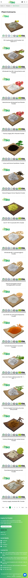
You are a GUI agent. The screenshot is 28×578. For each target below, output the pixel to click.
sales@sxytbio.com (6, 567)
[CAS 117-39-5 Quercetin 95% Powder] (13, 208)
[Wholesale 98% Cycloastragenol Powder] (13, 238)
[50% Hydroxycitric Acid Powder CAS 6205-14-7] (13, 26)
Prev (7, 507)
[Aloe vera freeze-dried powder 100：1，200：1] (13, 363)
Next (23, 507)
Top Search (18, 576)
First (3, 507)
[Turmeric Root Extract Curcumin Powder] (13, 332)
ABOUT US (3, 532)
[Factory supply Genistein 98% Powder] (13, 487)
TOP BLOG (13, 576)
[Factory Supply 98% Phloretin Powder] (13, 119)
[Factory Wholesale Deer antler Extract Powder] (13, 425)
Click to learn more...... (6, 526)
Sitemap (9, 576)
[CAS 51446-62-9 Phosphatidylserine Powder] (13, 300)
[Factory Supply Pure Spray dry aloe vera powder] (13, 394)
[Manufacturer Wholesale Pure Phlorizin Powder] (13, 88)
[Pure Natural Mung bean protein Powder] (13, 456)
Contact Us (3, 534)
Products (8, 6)
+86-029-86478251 (6, 569)
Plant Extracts (16, 6)
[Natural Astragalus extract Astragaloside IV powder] (13, 269)
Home (2, 6)
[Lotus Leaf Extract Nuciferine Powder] (13, 149)
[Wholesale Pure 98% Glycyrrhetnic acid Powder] (13, 57)
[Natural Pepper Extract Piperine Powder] (13, 179)
